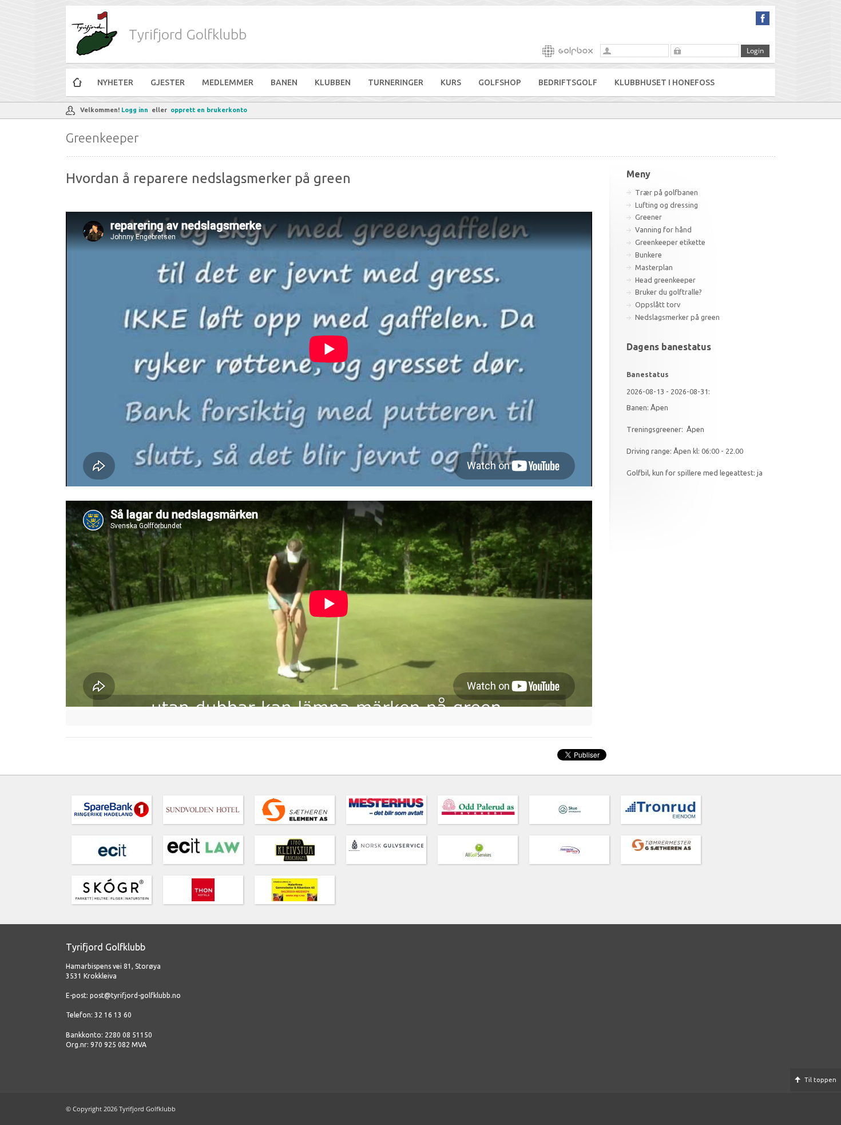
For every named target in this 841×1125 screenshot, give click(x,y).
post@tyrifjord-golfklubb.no (135, 995)
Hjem (77, 82)
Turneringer (395, 82)
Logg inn (134, 109)
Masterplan (654, 267)
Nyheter (115, 82)
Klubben (333, 82)
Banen (284, 82)
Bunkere (648, 255)
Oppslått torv (657, 304)
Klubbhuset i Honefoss (664, 82)
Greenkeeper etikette (670, 242)
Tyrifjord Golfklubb (188, 34)
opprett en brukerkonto (208, 109)
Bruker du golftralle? (668, 292)
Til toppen (820, 1079)
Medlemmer (227, 82)
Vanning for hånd (663, 229)
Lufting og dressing (666, 205)
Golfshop (499, 82)
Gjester (167, 82)
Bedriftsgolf (567, 82)
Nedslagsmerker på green (677, 317)
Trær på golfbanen (666, 192)
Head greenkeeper (665, 280)
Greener (648, 217)
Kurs (451, 82)
